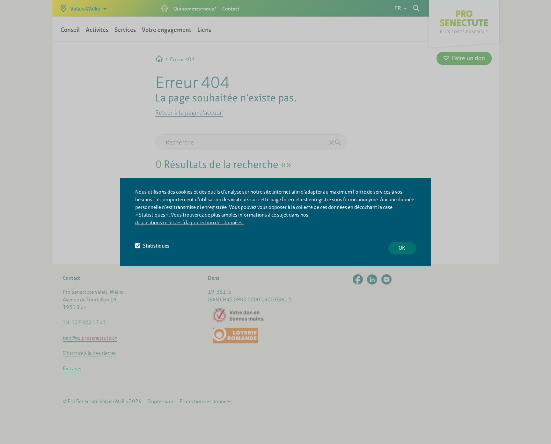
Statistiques (156, 245)
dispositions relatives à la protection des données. (189, 222)
